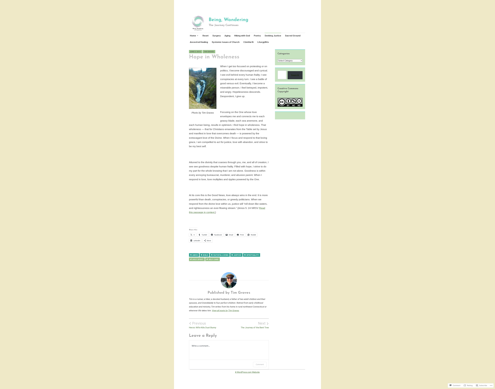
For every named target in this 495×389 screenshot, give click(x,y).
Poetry (257, 35)
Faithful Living (220, 255)
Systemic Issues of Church (226, 42)
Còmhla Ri (248, 42)
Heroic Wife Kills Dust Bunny (202, 325)
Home (193, 35)
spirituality (252, 255)
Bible (205, 255)
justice (237, 255)
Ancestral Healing (199, 42)
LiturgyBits (263, 42)
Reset (206, 35)
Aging (227, 35)
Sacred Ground (292, 35)
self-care (213, 259)
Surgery (216, 35)
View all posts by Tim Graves (225, 310)
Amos (195, 255)
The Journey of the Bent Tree (255, 325)
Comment (260, 364)
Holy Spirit (197, 259)
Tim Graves (209, 52)
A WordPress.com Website (247, 372)
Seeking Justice (273, 35)
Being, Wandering (228, 20)
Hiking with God (242, 35)
